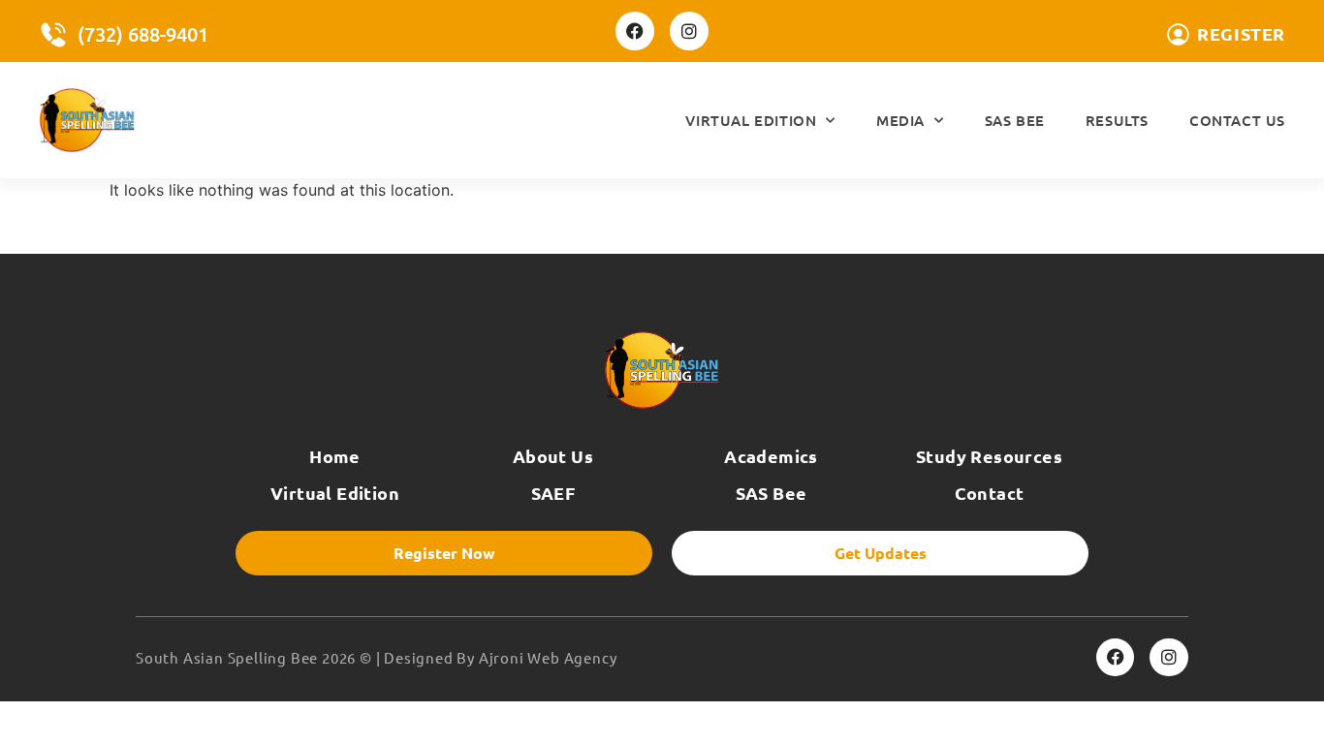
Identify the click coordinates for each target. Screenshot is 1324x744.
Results (1117, 120)
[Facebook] (634, 31)
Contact (990, 492)
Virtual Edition (750, 120)
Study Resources (989, 456)
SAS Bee (771, 492)
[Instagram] (689, 31)
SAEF (553, 492)
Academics (771, 456)
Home (335, 456)
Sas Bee (1015, 120)
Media (900, 120)
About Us (553, 456)
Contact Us (1237, 120)
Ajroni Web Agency (548, 657)
